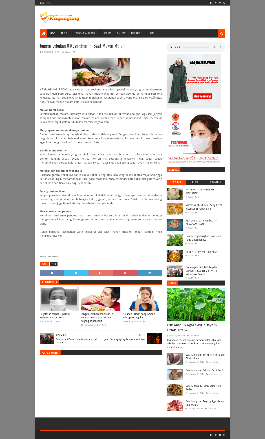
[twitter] (215, 2)
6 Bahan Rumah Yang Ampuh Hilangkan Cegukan (139, 315)
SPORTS (107, 33)
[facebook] (211, 2)
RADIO (42, 2)
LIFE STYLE (136, 33)
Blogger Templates (80, 434)
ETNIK (48, 2)
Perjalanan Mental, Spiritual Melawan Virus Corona (55, 315)
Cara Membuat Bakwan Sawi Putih (205, 370)
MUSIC (64, 33)
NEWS (52, 33)
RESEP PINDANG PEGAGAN (202, 251)
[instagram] (224, 2)
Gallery (121, 33)
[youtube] (220, 2)
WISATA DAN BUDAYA (85, 33)
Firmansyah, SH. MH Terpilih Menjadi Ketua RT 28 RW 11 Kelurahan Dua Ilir (201, 271)
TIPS (53, 264)
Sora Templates (60, 434)
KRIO (152, 33)
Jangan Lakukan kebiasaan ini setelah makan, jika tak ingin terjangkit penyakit (97, 317)
